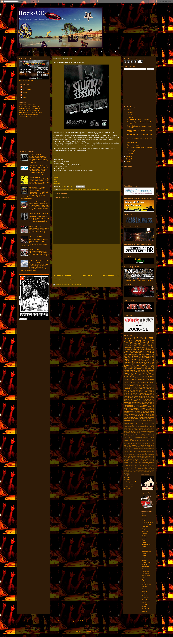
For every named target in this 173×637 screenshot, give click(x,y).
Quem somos (120, 52)
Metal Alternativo (144, 432)
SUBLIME (132, 468)
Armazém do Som (128, 421)
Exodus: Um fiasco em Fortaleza (38, 202)
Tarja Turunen (127, 437)
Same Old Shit (146, 584)
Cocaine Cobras (146, 524)
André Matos (148, 420)
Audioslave (143, 393)
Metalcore (142, 396)
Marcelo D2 (131, 460)
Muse (150, 403)
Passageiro (145, 573)
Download (127, 354)
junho (129, 112)
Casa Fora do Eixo (129, 411)
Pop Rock (135, 434)
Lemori (144, 555)
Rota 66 (143, 362)
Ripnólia (144, 580)
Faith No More (149, 456)
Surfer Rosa (145, 598)
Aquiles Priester (130, 442)
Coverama (127, 357)
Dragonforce (127, 428)
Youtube (55, 179)
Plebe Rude (128, 434)
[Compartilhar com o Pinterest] (84, 187)
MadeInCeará (140, 348)
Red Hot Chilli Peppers (137, 367)
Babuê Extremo (127, 445)
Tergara (144, 606)
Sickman (144, 591)
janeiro (130, 153)
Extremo (130, 368)
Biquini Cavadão (143, 446)
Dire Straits (149, 453)
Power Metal (139, 467)
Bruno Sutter (134, 423)
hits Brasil (126, 439)
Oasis (140, 385)
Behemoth (138, 421)
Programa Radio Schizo (35, 177)
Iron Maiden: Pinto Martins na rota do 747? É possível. (38, 261)
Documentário (148, 394)
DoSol (134, 454)
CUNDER (148, 351)
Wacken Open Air (148, 468)
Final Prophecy (146, 544)
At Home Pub (128, 365)
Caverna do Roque (148, 370)
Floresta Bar (131, 457)
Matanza (126, 370)
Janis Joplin (127, 396)
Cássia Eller (127, 426)
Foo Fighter (135, 381)
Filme (125, 457)
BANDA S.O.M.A (132, 142)
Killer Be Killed (144, 459)
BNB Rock (140, 443)
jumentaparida (134, 439)
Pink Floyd (138, 349)
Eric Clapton (151, 428)
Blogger (95, 631)
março (130, 117)
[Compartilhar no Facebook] (82, 187)
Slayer (150, 385)
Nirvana (126, 376)
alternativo (127, 387)
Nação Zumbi (149, 463)
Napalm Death (141, 463)
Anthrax (135, 400)
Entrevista (127, 353)
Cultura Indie (149, 425)
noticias (127, 338)
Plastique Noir (146, 575)
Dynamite (145, 531)
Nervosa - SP (134, 391)
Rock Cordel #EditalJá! (134, 145)
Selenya (144, 589)
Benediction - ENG (147, 421)
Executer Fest (151, 454)
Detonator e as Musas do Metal (143, 402)
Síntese (144, 604)
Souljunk (144, 595)
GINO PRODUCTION (144, 368)
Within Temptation (133, 408)
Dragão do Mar (137, 364)
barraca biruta (139, 470)
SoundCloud (56, 183)
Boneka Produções (132, 448)
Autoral (131, 342)
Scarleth (144, 586)
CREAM (146, 423)
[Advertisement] (86, 259)
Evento (126, 351)
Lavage (144, 553)
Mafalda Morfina (146, 562)
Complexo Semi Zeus (139, 425)
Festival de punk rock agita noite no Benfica (140, 147)
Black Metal (127, 394)
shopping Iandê (127, 440)
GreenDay (143, 431)
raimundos (127, 375)
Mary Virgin (145, 564)
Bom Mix (151, 378)
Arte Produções (149, 442)
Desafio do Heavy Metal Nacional (135, 453)
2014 (127, 159)
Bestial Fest (126, 423)
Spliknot (131, 417)
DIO (127, 385)
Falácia (144, 542)
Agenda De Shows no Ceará (85, 52)
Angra (136, 362)
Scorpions (145, 365)
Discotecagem (127, 454)
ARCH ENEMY (138, 420)
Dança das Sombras (136, 426)
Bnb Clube (149, 387)
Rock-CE (31, 13)
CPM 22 (141, 423)
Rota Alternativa (136, 435)
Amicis (136, 375)
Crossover (140, 388)
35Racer (144, 518)
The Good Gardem (141, 417)
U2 (150, 373)
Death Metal (127, 361)
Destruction (137, 412)
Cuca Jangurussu (128, 451)
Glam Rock (135, 431)
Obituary (152, 432)
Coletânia (126, 359)
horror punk (136, 471)
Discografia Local (147, 412)
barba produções (138, 387)
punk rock (105, 189)
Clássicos (129, 425)
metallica (148, 359)
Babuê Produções (138, 354)
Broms (137, 365)
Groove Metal (139, 457)
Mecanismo (145, 566)
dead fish (126, 393)
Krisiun (126, 391)
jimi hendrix (144, 408)
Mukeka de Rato (149, 462)
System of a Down (139, 373)
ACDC (136, 357)
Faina (143, 540)
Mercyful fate (142, 403)
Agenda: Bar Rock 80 (35, 226)
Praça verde (146, 467)
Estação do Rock (141, 454)
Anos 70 (148, 440)
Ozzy (147, 415)
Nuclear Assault (134, 465)
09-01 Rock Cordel (34, 249)
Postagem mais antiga (111, 276)
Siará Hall (144, 435)
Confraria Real (149, 449)
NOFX (134, 463)
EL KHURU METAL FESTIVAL (139, 428)
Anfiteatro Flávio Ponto (138, 440)
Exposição (128, 456)
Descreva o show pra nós (60, 52)
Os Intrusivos (85, 189)
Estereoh (144, 533)
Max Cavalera (139, 460)
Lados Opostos (146, 551)
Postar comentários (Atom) (66, 280)
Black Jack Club (143, 346)
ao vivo (132, 470)
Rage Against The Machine (131, 405)
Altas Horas (136, 384)
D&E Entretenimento (139, 451)
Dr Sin (151, 426)
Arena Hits (148, 364)
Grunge (128, 378)
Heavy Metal (147, 353)
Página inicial (87, 276)
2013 (127, 161)
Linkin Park (144, 414)
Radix (143, 578)
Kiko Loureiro (135, 459)
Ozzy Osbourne (139, 397)
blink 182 (150, 437)
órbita (128, 364)
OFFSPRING (129, 397)
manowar (143, 382)
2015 (127, 156)
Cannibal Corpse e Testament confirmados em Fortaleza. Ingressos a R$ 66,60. (37, 188)
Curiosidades (144, 376)
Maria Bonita (143, 344)
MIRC (136, 353)
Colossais (145, 526)
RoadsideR (145, 582)
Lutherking (145, 560)
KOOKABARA (135, 432)
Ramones (144, 405)
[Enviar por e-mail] (77, 187)
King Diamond (134, 414)
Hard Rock (138, 361)
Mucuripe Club (139, 462)
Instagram (56, 181)
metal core (146, 471)
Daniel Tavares (27, 89)
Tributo (143, 338)
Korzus (135, 396)
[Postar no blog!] (79, 187)
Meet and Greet (148, 460)
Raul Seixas (147, 356)
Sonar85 (144, 593)
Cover (152, 348)
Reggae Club (127, 435)
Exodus (152, 376)
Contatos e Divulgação (37, 52)
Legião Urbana (146, 375)
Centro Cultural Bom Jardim (136, 372)
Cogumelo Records (142, 411)
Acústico (134, 393)
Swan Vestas (146, 600)
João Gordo (127, 459)
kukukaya (143, 439)
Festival (151, 340)
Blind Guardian (143, 378)
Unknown (25, 92)
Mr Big (141, 415)
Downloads (105, 52)
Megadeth (126, 462)
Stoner (150, 391)
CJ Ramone (148, 409)
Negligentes (145, 571)
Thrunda (144, 611)
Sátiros (144, 602)
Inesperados (145, 549)
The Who (135, 437)
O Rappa (142, 465)
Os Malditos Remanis (95, 189)
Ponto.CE (143, 391)
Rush (131, 399)
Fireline (144, 546)
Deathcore (145, 426)
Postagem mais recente (62, 276)
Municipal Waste (128, 463)
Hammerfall (149, 390)
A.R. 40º (144, 520)
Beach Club (137, 356)
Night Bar (148, 361)
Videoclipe (128, 346)
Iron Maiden (148, 349)
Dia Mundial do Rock (130, 403)
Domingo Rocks (142, 379)
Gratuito (72, 189)
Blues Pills (139, 409)
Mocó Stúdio (150, 396)
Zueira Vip (126, 470)
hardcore (77, 189)
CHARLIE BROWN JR (148, 384)
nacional (127, 340)
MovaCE (133, 462)
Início (22, 52)
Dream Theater (138, 390)
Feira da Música (144, 429)
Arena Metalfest (139, 442)
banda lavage (65, 189)
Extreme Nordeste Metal (138, 456)
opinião (134, 378)
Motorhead (133, 385)
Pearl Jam (134, 376)
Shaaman (139, 468)
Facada (144, 538)
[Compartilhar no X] (81, 187)
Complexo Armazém (129, 388)
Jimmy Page (150, 457)
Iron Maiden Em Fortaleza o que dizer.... (139, 119)
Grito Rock (151, 367)
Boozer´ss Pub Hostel (144, 448)
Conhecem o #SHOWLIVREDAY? (38, 166)
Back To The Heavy (138, 445)
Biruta (150, 393)
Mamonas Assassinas (130, 382)
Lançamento (139, 340)
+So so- (144, 515)
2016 (127, 110)
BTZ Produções (148, 443)
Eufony (144, 535)
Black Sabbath (146, 357)
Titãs (137, 399)
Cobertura (127, 348)
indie (143, 418)
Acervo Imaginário (137, 351)
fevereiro (130, 151)
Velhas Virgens (142, 437)
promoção (150, 439)
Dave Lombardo (128, 402)
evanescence (134, 418)
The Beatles (127, 356)
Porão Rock (131, 467)
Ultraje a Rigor (145, 399)
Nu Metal (126, 465)
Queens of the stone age (146, 434)
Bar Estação (147, 445)
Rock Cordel (127, 362)
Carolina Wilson (27, 87)
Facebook (56, 177)
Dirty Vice (145, 529)
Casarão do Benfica (146, 400)
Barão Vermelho (134, 446)
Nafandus (145, 569)
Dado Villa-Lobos (150, 451)
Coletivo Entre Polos (138, 449)
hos (141, 471)
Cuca (147, 388)
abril (129, 114)
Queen (149, 354)
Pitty (145, 385)
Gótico (126, 414)
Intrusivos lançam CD (35, 154)
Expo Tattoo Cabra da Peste (132, 429)
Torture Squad (136, 370)
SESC (136, 406)
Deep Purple (130, 379)
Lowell (144, 558)
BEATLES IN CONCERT (130, 443)
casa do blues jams (149, 470)
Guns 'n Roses (147, 381)
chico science (129, 471)
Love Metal (134, 415)
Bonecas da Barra (147, 522)
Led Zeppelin (138, 359)
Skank (150, 435)
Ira (144, 457)
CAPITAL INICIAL (137, 394)
